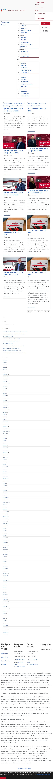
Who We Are (21, 23)
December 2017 (5, 516)
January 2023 (5, 450)
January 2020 (5, 490)
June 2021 (4, 471)
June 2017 (4, 530)
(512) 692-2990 (34, 664)
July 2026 (4, 362)
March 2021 (5, 473)
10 (45, 312)
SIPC (6, 675)
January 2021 (5, 476)
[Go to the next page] (48, 311)
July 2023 (4, 435)
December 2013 (5, 630)
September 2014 (6, 608)
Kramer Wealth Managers (24, 768)
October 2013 (5, 634)
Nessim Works (43, 768)
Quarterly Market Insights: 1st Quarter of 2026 (11, 348)
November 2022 (5, 454)
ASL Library (24, 51)
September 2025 (6, 383)
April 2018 (4, 506)
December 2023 (5, 424)
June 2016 (4, 559)
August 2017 (5, 525)
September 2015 (5, 580)
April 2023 (4, 443)
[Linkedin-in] (5, 9)
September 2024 (6, 409)
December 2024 (5, 402)
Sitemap (3, 664)
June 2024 (4, 416)
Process (23, 40)
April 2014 (4, 620)
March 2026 (5, 371)
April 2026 (4, 369)
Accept (3, 777)
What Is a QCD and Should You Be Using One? (11, 341)
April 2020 (4, 485)
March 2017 (5, 537)
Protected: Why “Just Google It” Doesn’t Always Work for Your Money (15, 331)
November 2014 (5, 604)
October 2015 (5, 578)
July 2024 (4, 414)
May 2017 (4, 532)
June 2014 (4, 615)
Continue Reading (7, 132)
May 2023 (4, 440)
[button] (44, 10)
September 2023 (6, 431)
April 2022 (4, 464)
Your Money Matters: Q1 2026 (8, 343)
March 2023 (5, 445)
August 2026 (5, 360)
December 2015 (5, 573)
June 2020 (4, 483)
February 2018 (5, 511)
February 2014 (5, 625)
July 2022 (4, 459)
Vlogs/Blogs (25, 54)
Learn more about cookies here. (43, 774)
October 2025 (5, 381)
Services (23, 37)
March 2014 (5, 622)
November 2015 (5, 575)
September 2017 (5, 523)
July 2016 (4, 556)
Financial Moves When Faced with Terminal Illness (12, 350)
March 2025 (5, 395)
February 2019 (5, 497)
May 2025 (4, 390)
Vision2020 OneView (40, 2)
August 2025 (5, 386)
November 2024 (5, 405)
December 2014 (5, 601)
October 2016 (5, 549)
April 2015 (4, 592)
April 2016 (4, 563)
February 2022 (5, 466)
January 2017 (5, 542)
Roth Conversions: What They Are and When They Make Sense (14, 333)
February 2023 (5, 447)
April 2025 (4, 393)
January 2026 (5, 374)
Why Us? (23, 25)
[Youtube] (1, 11)
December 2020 (5, 478)
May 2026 (4, 367)
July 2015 (4, 585)
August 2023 (5, 433)
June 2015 (4, 587)
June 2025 (4, 388)
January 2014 (5, 627)
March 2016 (5, 566)
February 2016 (5, 568)
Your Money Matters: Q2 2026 (8, 336)
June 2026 (4, 364)
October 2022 (5, 457)
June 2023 (4, 438)
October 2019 (5, 492)
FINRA (3, 675)
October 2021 (5, 469)
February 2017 (5, 540)
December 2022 (5, 452)
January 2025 (5, 400)
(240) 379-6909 (21, 667)
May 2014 (4, 618)
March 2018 (5, 509)
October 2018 (5, 499)
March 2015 (5, 594)
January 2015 (5, 599)
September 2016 (5, 551)
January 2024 (5, 421)
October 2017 (5, 521)
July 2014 (4, 613)
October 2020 (5, 480)
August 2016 (5, 554)
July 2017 (4, 528)
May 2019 (4, 495)
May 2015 (4, 589)
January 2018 (5, 514)
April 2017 (4, 535)
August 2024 (5, 412)
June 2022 (4, 461)
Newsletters (25, 56)
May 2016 (4, 561)
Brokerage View (41, 18)
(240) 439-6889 (20, 660)
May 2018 (4, 504)
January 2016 (5, 570)
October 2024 (5, 407)
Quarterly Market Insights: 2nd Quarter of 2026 (11, 338)
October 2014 (5, 606)
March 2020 (5, 488)
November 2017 (5, 518)
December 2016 (5, 544)
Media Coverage (26, 30)
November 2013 (5, 632)
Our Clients (25, 42)
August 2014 (5, 611)
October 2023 (5, 428)
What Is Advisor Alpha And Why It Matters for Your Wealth (13, 345)
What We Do (21, 35)
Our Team (24, 28)
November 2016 (5, 547)
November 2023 (5, 426)
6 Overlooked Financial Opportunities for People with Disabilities (14, 352)
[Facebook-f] (1, 9)
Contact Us (25, 33)
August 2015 (5, 582)
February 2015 (5, 596)
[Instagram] (3, 9)
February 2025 (5, 398)
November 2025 (5, 379)
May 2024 (4, 419)
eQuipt (37, 4)
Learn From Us (21, 49)
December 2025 (5, 376)
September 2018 (6, 502)
